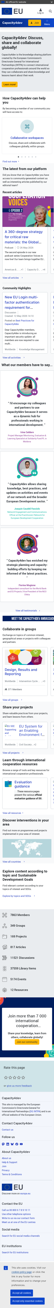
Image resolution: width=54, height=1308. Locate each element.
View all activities (12, 357)
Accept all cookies (21, 1293)
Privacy (6, 1170)
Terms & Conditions (12, 1174)
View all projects (11, 752)
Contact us (7, 1129)
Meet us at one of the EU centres (18, 1222)
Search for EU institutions (15, 1252)
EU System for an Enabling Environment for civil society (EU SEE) (32, 734)
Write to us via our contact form (18, 1218)
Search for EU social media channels (21, 1235)
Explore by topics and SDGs (17, 896)
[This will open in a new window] (12, 11)
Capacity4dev (12, 22)
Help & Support (9, 1162)
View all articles (11, 277)
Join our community (27, 1041)
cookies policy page (22, 1272)
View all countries (12, 861)
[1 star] (6, 1077)
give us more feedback (19, 1085)
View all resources (12, 813)
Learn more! (10, 84)
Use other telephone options (16, 1214)
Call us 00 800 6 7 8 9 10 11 (16, 1210)
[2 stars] (8, 1077)
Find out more (10, 161)
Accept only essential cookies (27, 1301)
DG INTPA (35, 1111)
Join (36, 22)
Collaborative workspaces (27, 138)
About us (6, 1158)
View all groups (11, 699)
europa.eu (25, 1193)
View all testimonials (26, 610)
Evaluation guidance (23, 784)
